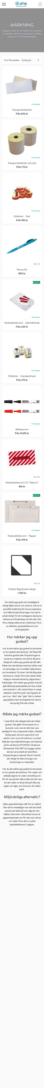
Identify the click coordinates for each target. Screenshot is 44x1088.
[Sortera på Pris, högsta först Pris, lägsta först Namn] (30, 60)
